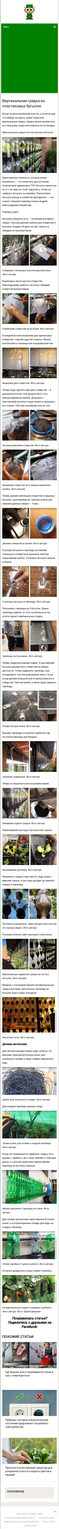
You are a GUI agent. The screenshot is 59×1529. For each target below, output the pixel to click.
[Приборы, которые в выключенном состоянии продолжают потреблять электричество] (29, 1403)
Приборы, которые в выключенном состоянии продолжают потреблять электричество (26, 1423)
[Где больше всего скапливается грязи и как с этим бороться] (29, 1355)
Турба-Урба (21, 1514)
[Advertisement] (29, 62)
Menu (6, 27)
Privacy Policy (49, 1521)
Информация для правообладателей (21, 1521)
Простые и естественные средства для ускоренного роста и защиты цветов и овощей (28, 1471)
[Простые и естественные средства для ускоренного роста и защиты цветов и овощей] (29, 1451)
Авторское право (47, 1518)
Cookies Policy (30, 1525)
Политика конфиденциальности (19, 1518)
